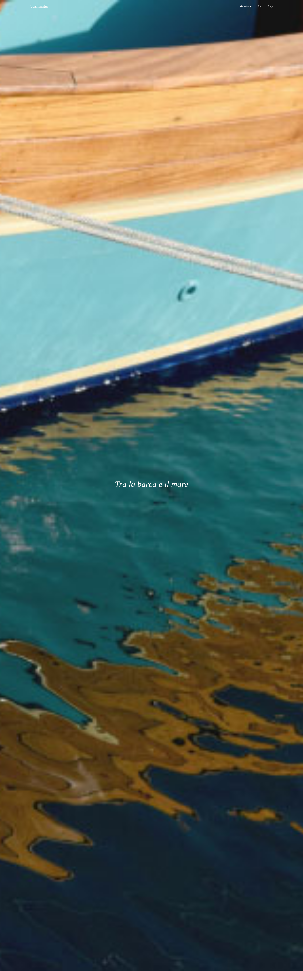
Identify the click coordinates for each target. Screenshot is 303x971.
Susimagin (39, 6)
